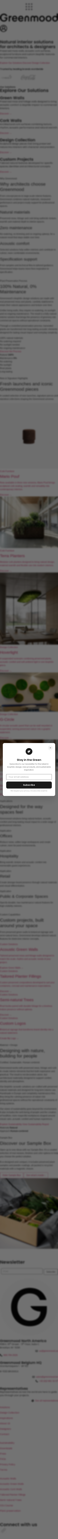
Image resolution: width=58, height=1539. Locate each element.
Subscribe (29, 784)
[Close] (50, 747)
